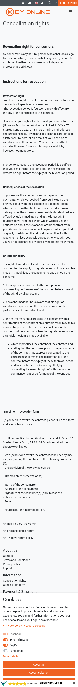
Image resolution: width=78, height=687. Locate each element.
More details (10, 656)
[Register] (30, 3)
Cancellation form (14, 584)
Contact (8, 555)
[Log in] (23, 3)
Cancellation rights (14, 580)
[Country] (36, 3)
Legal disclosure (35, 625)
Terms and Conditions (16, 560)
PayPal (13, 645)
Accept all (39, 664)
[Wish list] (55, 3)
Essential (15, 634)
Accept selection (39, 672)
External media (18, 639)
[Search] (49, 3)
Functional (16, 650)
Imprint (7, 568)
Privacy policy (11, 564)
